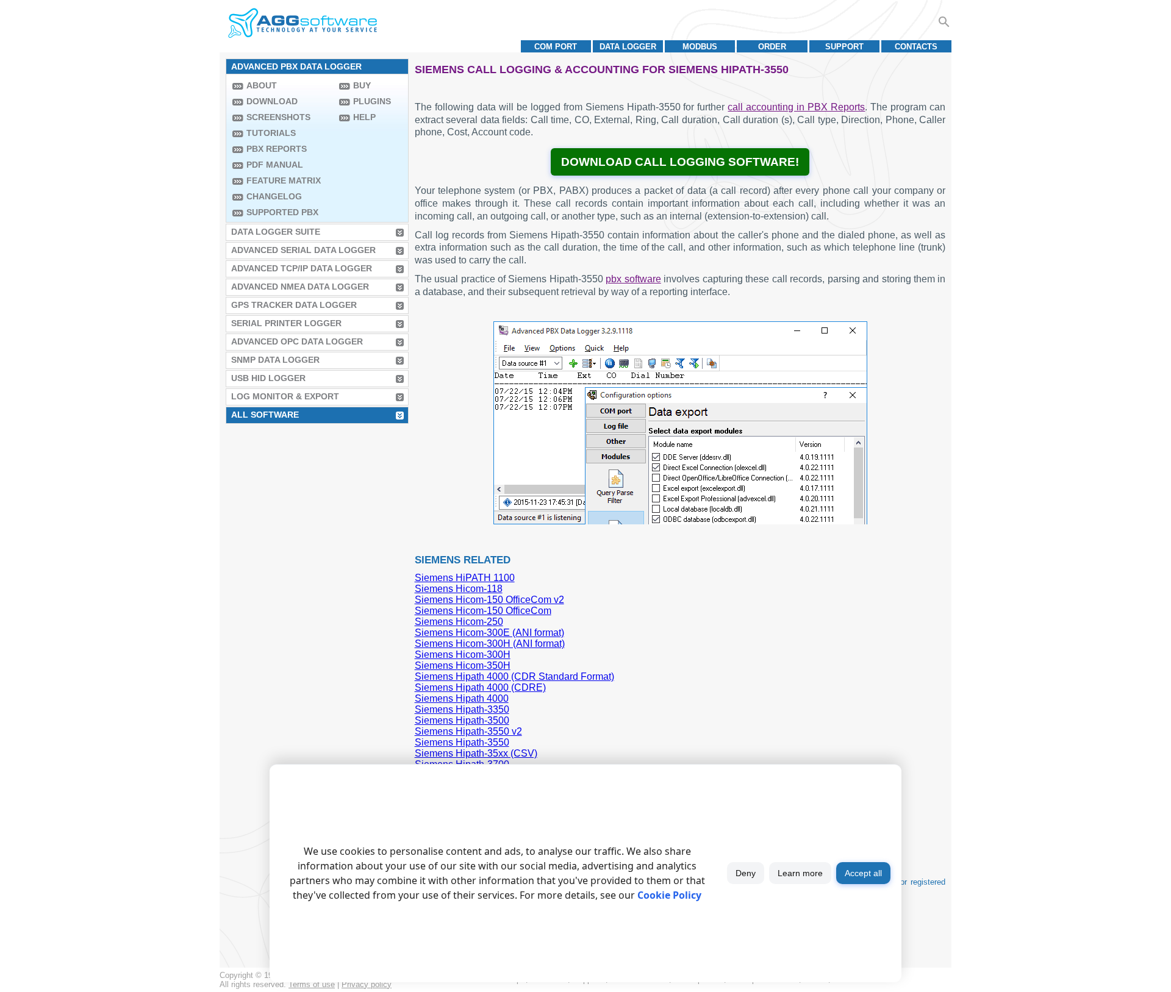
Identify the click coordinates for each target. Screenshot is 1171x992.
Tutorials (271, 133)
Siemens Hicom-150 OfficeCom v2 (489, 599)
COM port (555, 46)
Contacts (916, 46)
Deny (746, 873)
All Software (265, 414)
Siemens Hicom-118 (459, 588)
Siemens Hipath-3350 (462, 709)
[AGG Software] (302, 23)
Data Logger (628, 46)
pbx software (633, 279)
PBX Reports (276, 149)
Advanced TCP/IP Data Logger (301, 268)
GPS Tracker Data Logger (294, 305)
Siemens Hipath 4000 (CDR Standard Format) (514, 676)
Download (272, 101)
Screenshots (278, 117)
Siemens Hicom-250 (459, 621)
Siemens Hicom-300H (462, 654)
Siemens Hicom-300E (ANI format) (489, 632)
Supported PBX (282, 212)
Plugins (372, 101)
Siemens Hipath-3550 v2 (468, 731)
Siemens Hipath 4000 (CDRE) (480, 687)
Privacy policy (367, 984)
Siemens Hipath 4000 (462, 698)
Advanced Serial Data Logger (303, 250)
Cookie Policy (669, 895)
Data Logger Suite (275, 232)
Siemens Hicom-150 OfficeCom (483, 610)
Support (844, 46)
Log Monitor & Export (285, 396)
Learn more (800, 873)
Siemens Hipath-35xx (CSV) (476, 753)
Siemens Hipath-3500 (462, 720)
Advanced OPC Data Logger (297, 341)
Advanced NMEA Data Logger (300, 286)
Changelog (274, 196)
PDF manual (274, 164)
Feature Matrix (283, 180)
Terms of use (311, 984)
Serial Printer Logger (286, 323)
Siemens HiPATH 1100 (465, 578)
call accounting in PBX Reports (796, 107)
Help (364, 117)
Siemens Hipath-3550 (462, 742)
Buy (362, 85)
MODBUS (699, 46)
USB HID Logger (268, 378)
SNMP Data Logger (275, 360)
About (261, 85)
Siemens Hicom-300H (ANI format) (490, 643)
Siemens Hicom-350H (462, 665)
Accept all (863, 873)
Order (772, 46)
